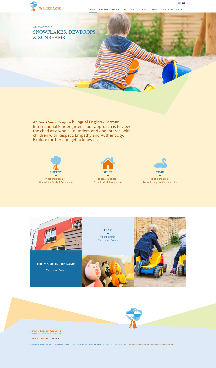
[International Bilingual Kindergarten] (45, 6)
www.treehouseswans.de (164, 344)
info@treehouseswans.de (139, 344)
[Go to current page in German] (179, 3)
